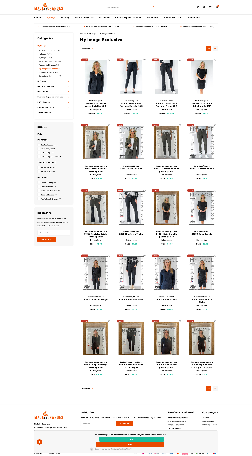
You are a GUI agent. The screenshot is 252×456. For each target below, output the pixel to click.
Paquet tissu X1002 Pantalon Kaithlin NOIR (131, 104)
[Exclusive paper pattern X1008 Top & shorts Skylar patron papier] (202, 338)
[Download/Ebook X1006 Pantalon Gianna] (131, 273)
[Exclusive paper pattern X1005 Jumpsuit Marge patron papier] (96, 338)
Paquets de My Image (49, 65)
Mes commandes (208, 421)
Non (130, 444)
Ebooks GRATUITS (172, 18)
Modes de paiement (175, 425)
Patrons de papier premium (128, 18)
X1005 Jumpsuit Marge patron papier (96, 366)
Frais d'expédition (174, 428)
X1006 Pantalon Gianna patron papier (131, 366)
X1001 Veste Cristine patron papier (96, 170)
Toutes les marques (49, 145)
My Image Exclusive (49, 69)
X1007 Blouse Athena (166, 299)
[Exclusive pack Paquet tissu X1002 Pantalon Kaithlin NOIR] (131, 77)
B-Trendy (65, 18)
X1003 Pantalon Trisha (131, 234)
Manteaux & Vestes (50, 191)
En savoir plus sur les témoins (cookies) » (113, 449)
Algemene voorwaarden (177, 421)
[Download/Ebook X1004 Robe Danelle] (202, 208)
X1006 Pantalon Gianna (131, 299)
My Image (50, 18)
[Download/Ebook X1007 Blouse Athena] (166, 273)
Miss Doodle (104, 18)
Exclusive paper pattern (51, 157)
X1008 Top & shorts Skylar (202, 300)
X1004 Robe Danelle (201, 234)
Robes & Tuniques (50, 183)
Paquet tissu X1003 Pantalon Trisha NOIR (166, 104)
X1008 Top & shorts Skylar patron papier (202, 366)
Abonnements (193, 18)
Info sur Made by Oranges (177, 418)
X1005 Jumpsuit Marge (96, 299)
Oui (131, 439)
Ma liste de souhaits (209, 425)
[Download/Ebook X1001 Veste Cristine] (131, 142)
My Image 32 (45, 54)
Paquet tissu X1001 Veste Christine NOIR (96, 104)
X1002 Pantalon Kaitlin (202, 169)
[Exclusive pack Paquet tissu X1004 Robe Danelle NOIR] (202, 77)
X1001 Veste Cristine (131, 169)
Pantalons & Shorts (51, 199)
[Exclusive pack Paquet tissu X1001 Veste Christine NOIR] (96, 77)
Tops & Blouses (49, 195)
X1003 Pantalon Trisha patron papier (96, 235)
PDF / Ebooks (153, 18)
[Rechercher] (153, 7)
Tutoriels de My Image (49, 72)
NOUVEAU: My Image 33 (49, 50)
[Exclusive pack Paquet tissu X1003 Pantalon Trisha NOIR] (166, 77)
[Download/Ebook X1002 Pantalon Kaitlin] (202, 142)
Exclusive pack (47, 153)
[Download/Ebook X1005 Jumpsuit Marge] (96, 273)
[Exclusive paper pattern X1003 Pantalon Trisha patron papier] (96, 208)
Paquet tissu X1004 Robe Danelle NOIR (201, 104)
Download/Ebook (48, 149)
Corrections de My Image (50, 76)
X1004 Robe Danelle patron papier (166, 235)
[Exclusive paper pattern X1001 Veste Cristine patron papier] (96, 142)
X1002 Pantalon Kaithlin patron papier (166, 170)
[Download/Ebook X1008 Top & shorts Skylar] (202, 273)
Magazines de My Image (50, 61)
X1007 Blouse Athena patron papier (166, 366)
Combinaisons (48, 187)
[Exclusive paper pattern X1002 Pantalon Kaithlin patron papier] (166, 142)
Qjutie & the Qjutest (84, 18)
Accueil (37, 18)
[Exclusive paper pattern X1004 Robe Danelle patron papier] (166, 208)
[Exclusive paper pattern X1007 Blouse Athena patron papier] (166, 338)
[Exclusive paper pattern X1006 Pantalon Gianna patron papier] (131, 338)
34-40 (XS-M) (48, 168)
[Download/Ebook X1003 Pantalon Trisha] (131, 208)
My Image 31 (45, 58)
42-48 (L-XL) (48, 172)
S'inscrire (205, 418)
